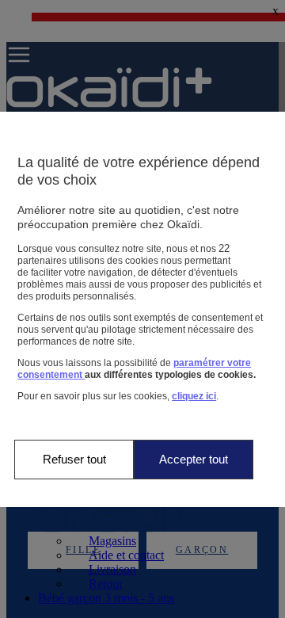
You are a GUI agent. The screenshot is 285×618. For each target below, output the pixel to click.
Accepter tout (193, 459)
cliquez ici (194, 396)
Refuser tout (74, 459)
